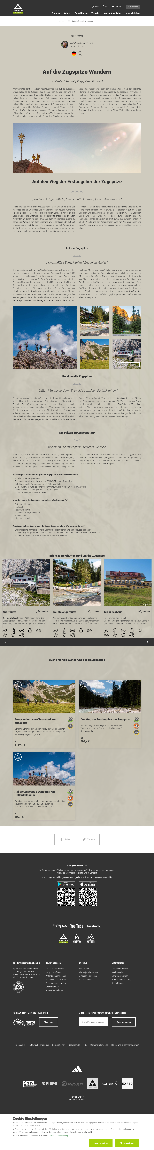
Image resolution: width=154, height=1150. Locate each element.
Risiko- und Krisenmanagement (125, 1045)
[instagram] (60, 928)
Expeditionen (81, 13)
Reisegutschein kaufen (56, 983)
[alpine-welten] (63, 942)
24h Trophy (84, 969)
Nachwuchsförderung (121, 979)
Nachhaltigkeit (118, 972)
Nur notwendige (101, 1143)
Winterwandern (85, 979)
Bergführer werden (120, 976)
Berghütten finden (54, 972)
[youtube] (77, 928)
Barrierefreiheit (58, 1045)
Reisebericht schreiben (56, 979)
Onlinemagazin (52, 987)
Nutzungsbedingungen (39, 1045)
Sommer (56, 13)
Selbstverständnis (120, 969)
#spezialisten (133, 13)
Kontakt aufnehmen (54, 990)
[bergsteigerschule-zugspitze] (77, 942)
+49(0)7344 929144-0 (26, 971)
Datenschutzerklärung (59, 1136)
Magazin (62, 21)
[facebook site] (94, 928)
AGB (85, 1045)
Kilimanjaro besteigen (88, 972)
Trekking (95, 13)
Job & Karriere (118, 983)
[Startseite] (18, 8)
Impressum (20, 1045)
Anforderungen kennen (56, 976)
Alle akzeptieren (127, 1143)
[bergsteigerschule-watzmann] (90, 942)
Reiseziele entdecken (55, 969)
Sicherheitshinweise (99, 1045)
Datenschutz (74, 1045)
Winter (67, 13)
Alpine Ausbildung (113, 13)
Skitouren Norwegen (88, 976)
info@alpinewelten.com (23, 977)
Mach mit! (48, 1022)
